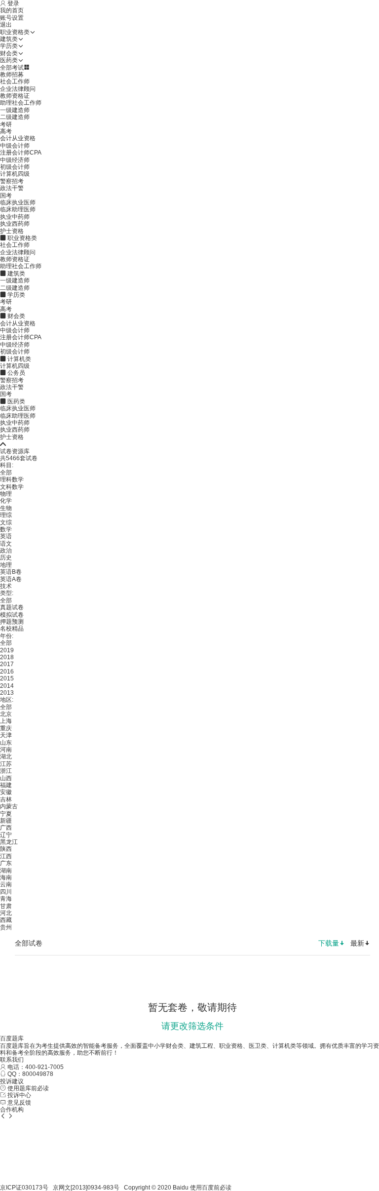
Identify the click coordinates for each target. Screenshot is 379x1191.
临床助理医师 (18, 209)
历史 (6, 557)
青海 (6, 898)
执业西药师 (15, 223)
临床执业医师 (18, 202)
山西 (6, 778)
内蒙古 (9, 806)
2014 (7, 685)
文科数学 (12, 486)
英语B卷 (11, 571)
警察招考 (12, 181)
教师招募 (12, 74)
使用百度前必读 (210, 1187)
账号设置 (12, 17)
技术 (6, 586)
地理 (6, 564)
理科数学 (12, 479)
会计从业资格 (18, 138)
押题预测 (12, 621)
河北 (6, 913)
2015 (7, 678)
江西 (6, 856)
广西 (6, 827)
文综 (6, 522)
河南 (6, 749)
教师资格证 (15, 95)
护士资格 (12, 231)
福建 (6, 785)
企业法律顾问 (18, 88)
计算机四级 (15, 173)
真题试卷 (12, 607)
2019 (7, 650)
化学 (6, 500)
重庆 (6, 728)
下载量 (328, 943)
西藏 (6, 919)
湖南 (6, 870)
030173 (32, 1187)
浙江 (6, 770)
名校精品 (12, 628)
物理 (6, 493)
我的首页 (12, 10)
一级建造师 (15, 110)
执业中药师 (15, 216)
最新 (357, 943)
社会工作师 (15, 81)
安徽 (6, 792)
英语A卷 (11, 579)
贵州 (6, 927)
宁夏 (6, 813)
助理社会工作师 (20, 102)
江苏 (6, 763)
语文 (6, 543)
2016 (7, 671)
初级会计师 (15, 166)
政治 (6, 550)
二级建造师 (15, 117)
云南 (6, 884)
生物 (6, 508)
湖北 (6, 756)
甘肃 (6, 906)
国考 (6, 195)
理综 (6, 515)
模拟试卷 (12, 614)
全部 (6, 472)
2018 (7, 657)
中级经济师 (15, 160)
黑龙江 (9, 841)
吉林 (6, 799)
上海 (6, 720)
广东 (6, 863)
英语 (6, 536)
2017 (7, 664)
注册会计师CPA (20, 152)
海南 (6, 877)
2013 (7, 692)
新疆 (6, 820)
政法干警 (12, 188)
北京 (6, 714)
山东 (6, 742)
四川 (6, 891)
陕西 (6, 848)
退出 (6, 24)
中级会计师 (15, 145)
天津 (6, 735)
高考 (6, 131)
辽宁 (6, 835)
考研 (6, 124)
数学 (6, 529)
